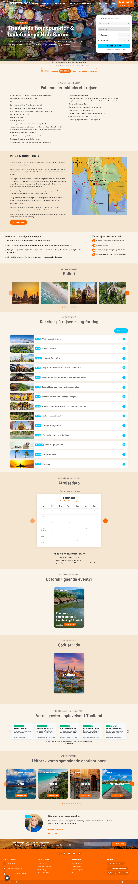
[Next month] (105, 520)
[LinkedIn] (69, 853)
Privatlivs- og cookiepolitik (111, 882)
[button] (43, 530)
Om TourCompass (43, 859)
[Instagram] (64, 853)
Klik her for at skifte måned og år (69, 501)
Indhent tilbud (114, 46)
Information (76, 859)
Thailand (57, 65)
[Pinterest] (79, 853)
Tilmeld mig (119, 844)
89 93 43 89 (127, 2)
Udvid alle (120, 331)
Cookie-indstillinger (96, 882)
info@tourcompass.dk (55, 829)
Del (35, 222)
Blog (113, 3)
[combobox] (114, 23)
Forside (35, 3)
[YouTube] (74, 853)
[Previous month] (32, 520)
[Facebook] (59, 853)
